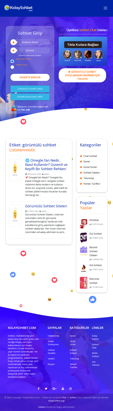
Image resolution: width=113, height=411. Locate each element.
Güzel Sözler (90, 167)
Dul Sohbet (95, 233)
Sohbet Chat (95, 346)
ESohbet (94, 220)
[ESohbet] (83, 223)
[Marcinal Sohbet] (83, 282)
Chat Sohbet (90, 156)
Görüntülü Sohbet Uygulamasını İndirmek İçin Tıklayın (82, 75)
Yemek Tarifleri (91, 183)
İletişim (51, 364)
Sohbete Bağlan (30, 77)
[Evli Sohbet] (83, 269)
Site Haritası (95, 363)
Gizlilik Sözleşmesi (53, 343)
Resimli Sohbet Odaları (93, 251)
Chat (64, 397)
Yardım (51, 358)
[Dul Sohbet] (83, 237)
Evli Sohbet (95, 265)
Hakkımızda (53, 335)
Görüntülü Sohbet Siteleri (46, 206)
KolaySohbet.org (56, 400)
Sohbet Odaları (91, 172)
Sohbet (73, 397)
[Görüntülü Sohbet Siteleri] (15, 215)
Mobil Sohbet (95, 355)
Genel (86, 161)
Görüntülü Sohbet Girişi (30, 88)
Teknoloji (88, 178)
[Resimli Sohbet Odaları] (83, 251)
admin (46, 174)
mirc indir (25, 109)
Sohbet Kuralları (51, 352)
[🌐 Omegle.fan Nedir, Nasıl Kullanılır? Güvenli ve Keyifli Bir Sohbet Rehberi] (15, 169)
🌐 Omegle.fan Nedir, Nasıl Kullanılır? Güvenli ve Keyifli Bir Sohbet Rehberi (46, 164)
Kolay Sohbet (95, 337)
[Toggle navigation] (105, 8)
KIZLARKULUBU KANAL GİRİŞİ (30, 96)
